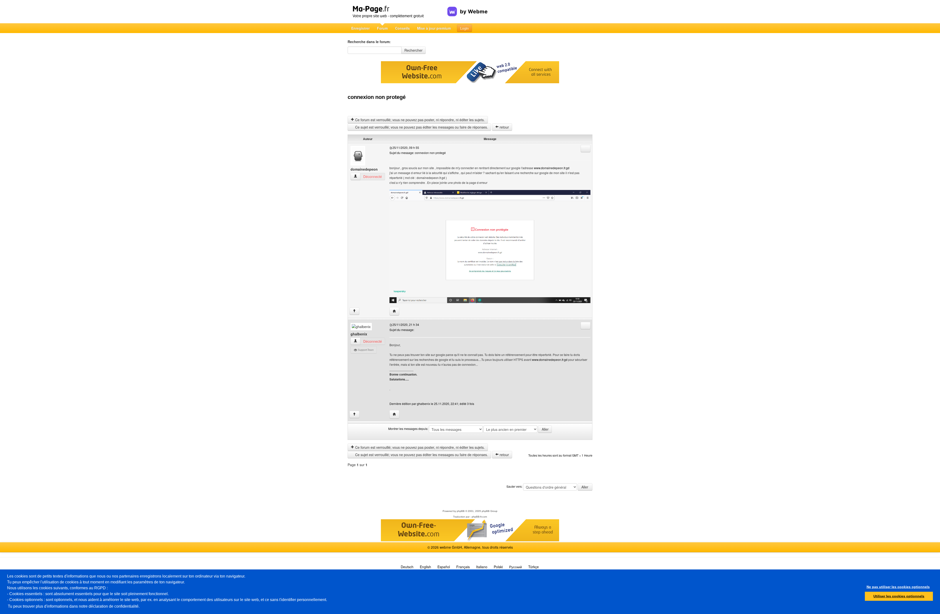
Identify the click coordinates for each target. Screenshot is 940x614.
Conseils (402, 28)
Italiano (481, 566)
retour (504, 127)
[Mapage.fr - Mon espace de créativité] (397, 11)
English (425, 566)
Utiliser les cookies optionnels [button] (898, 596)
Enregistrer (360, 28)
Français (463, 566)
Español (443, 566)
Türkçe (533, 566)
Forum (382, 28)
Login (464, 28)
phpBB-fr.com (479, 516)
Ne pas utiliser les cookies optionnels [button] (898, 587)
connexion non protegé (377, 97)
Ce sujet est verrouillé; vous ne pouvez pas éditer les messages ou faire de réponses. (421, 127)
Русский (515, 566)
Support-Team (365, 350)
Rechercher (413, 50)
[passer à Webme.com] (467, 7)
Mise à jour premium (434, 28)
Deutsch (407, 566)
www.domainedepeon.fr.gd (551, 168)
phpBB (461, 511)
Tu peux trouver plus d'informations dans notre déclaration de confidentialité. (74, 606)
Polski (498, 566)
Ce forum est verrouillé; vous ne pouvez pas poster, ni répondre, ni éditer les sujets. (419, 119)
